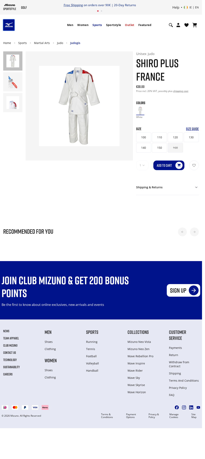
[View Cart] (195, 25)
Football (91, 356)
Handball (92, 370)
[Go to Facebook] (177, 407)
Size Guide (192, 129)
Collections (138, 332)
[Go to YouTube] (198, 407)
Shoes (49, 342)
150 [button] (159, 148)
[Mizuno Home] (9, 7)
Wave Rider (135, 370)
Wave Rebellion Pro (140, 356)
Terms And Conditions (184, 380)
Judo (60, 43)
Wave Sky (134, 378)
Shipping (175, 373)
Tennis (90, 349)
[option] (140, 111)
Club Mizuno (10, 345)
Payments (175, 348)
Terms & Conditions (107, 416)
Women (82, 25)
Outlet (129, 25)
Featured (144, 25)
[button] (182, 232)
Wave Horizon (137, 392)
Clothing (50, 349)
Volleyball (92, 363)
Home (7, 43)
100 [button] (143, 137)
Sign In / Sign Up (136, 5)
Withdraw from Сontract (179, 364)
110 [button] (159, 137)
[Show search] (171, 25)
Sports (97, 25)
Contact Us (9, 353)
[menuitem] (70, 25)
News (6, 331)
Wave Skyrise (136, 385)
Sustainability (11, 367)
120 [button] (175, 137)
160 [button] (175, 148)
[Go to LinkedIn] (191, 407)
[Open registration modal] (178, 25)
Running (91, 342)
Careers (8, 374)
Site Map (193, 416)
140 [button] (143, 148)
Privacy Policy (178, 388)
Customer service (177, 335)
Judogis (75, 43)
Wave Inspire (136, 363)
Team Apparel (11, 338)
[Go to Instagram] (184, 407)
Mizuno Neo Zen (139, 349)
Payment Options (131, 416)
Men (70, 25)
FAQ (171, 395)
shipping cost (180, 91)
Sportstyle (113, 25)
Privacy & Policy (154, 416)
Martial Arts (42, 43)
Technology (10, 360)
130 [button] (191, 137)
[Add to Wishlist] (194, 165)
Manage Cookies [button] (174, 416)
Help (175, 7)
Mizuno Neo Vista (139, 342)
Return (173, 355)
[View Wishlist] (186, 25)
